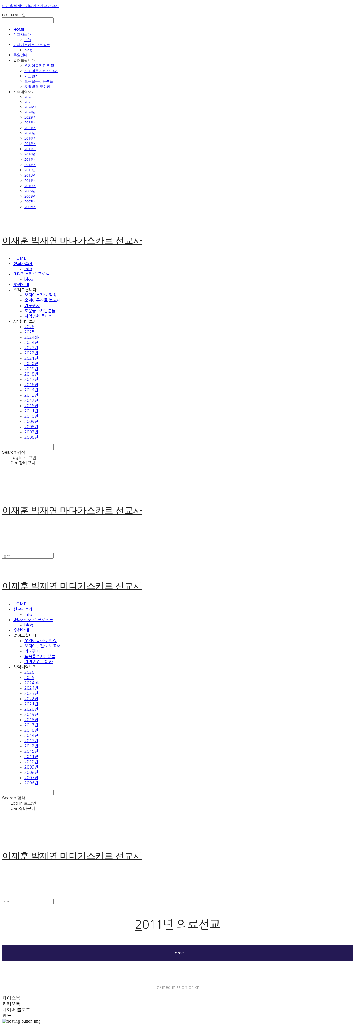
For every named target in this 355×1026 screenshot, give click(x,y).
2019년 (30, 138)
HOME (18, 29)
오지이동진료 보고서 (41, 70)
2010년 (30, 185)
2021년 (30, 127)
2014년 (30, 159)
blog (28, 49)
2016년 (30, 154)
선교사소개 (22, 34)
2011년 (30, 180)
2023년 (30, 117)
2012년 (30, 169)
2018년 (30, 143)
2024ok (30, 106)
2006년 (30, 206)
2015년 (30, 175)
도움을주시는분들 (38, 81)
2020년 (30, 133)
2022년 (30, 122)
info (27, 39)
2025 (28, 101)
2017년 (30, 148)
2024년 (30, 111)
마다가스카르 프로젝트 (31, 44)
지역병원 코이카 (37, 86)
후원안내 (20, 54)
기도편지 (31, 75)
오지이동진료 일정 (39, 65)
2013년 (30, 164)
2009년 (30, 190)
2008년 (30, 196)
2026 (28, 97)
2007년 (30, 201)
